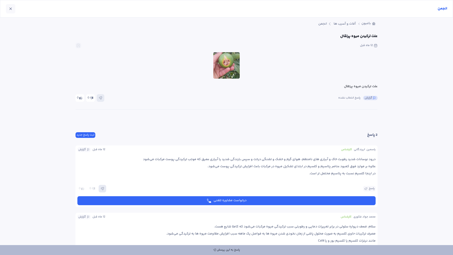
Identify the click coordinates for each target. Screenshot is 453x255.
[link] (368, 23)
